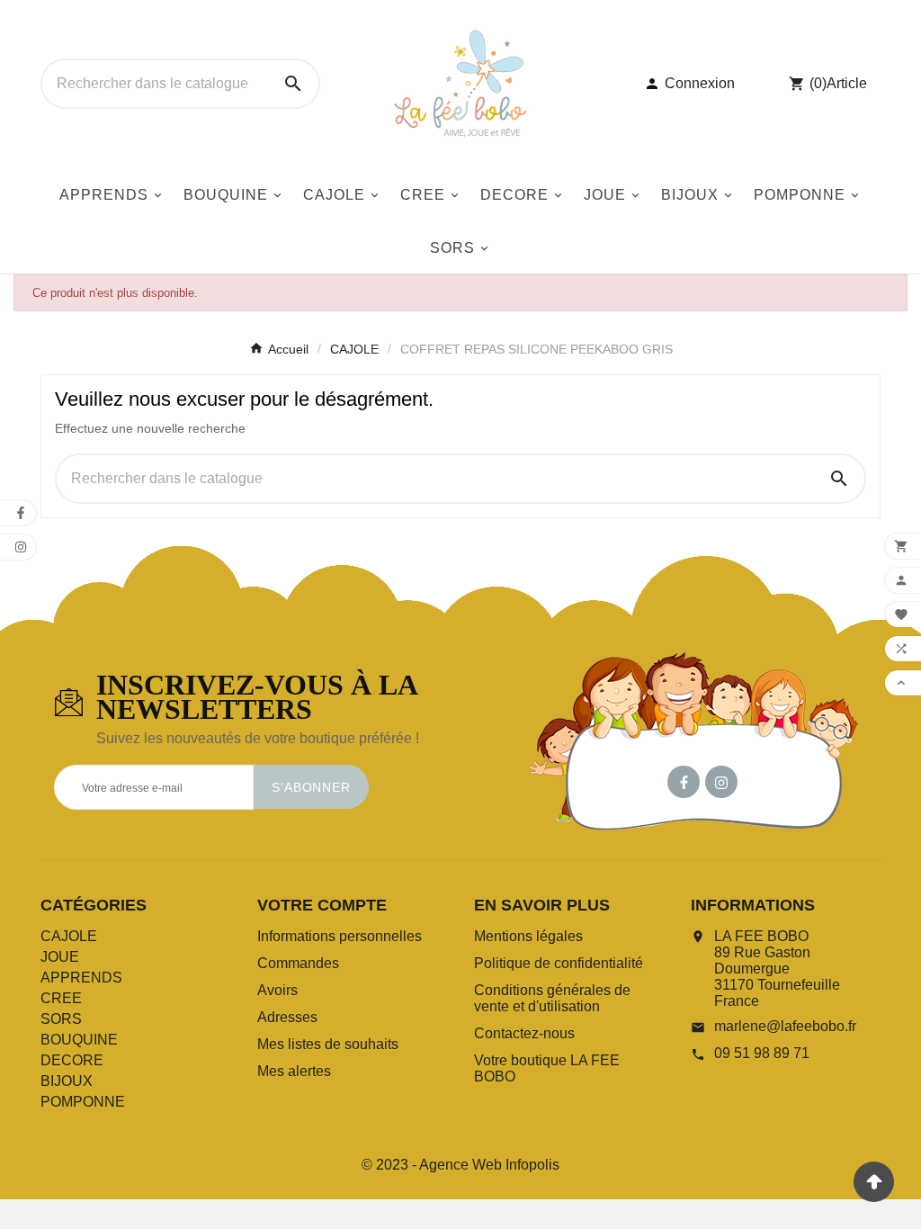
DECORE (71, 1060)
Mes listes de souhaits (327, 1044)
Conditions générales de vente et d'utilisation (552, 998)
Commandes (298, 963)
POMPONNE (82, 1101)
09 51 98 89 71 (761, 1053)
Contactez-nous (524, 1033)
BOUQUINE (79, 1039)
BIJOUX (66, 1081)
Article (847, 83)
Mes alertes (294, 1071)
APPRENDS (81, 977)
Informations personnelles (339, 936)
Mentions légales (528, 936)
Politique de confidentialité (558, 963)
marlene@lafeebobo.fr (785, 1026)
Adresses (287, 1017)
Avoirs (277, 990)
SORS (61, 1019)
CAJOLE (68, 936)
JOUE (59, 956)
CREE (61, 998)
